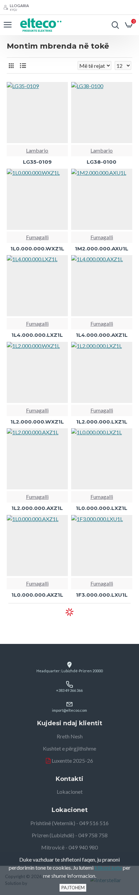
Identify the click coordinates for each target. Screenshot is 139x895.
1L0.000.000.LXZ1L (101, 508)
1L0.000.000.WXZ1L (37, 248)
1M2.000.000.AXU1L (101, 248)
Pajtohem (73, 887)
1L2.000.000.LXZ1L (101, 421)
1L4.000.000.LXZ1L (37, 335)
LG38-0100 (101, 162)
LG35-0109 (37, 162)
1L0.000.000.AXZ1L (37, 595)
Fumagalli (37, 237)
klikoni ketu (108, 867)
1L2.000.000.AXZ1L (37, 508)
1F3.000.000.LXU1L (102, 595)
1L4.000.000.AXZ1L (102, 335)
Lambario (37, 150)
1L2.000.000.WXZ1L (37, 421)
